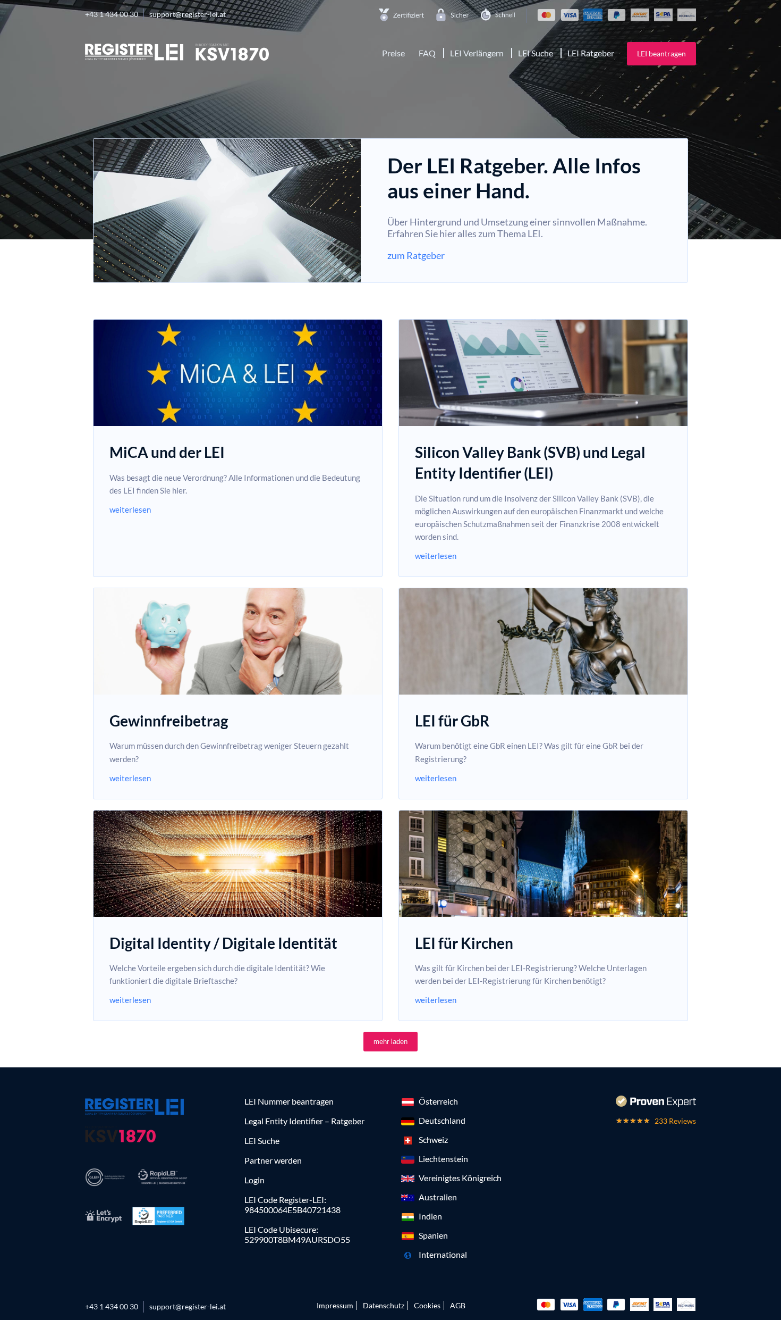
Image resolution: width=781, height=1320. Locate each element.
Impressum (335, 1305)
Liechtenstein (443, 1159)
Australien (438, 1197)
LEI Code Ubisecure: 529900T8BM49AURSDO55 (297, 1234)
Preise (393, 53)
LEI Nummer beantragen (289, 1101)
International (443, 1254)
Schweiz (433, 1139)
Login (254, 1180)
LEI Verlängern (477, 53)
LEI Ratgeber (590, 53)
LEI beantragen (661, 53)
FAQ (427, 53)
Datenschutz (383, 1305)
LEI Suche (535, 53)
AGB (457, 1305)
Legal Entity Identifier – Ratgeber (304, 1121)
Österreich (438, 1101)
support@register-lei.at (187, 1306)
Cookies (427, 1305)
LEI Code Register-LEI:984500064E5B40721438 (292, 1204)
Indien (430, 1216)
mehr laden (390, 1042)
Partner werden (273, 1160)
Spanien (433, 1235)
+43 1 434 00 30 (111, 1306)
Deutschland (442, 1120)
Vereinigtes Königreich (460, 1178)
